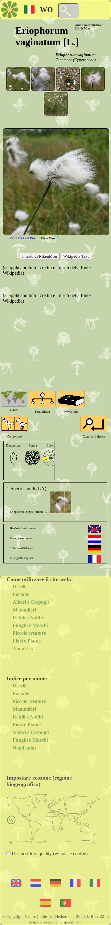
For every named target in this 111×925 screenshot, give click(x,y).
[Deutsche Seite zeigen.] (94, 549)
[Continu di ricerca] (93, 424)
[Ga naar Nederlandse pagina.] (94, 539)
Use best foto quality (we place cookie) (49, 853)
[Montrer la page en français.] (94, 559)
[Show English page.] (94, 529)
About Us (23, 648)
